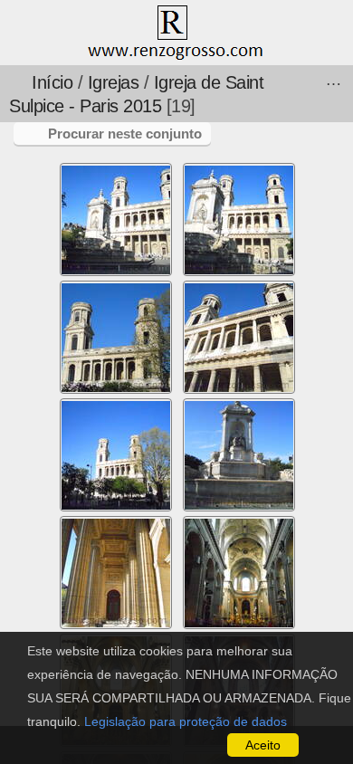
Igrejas (113, 82)
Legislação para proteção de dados (185, 721)
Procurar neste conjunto (125, 133)
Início (52, 82)
